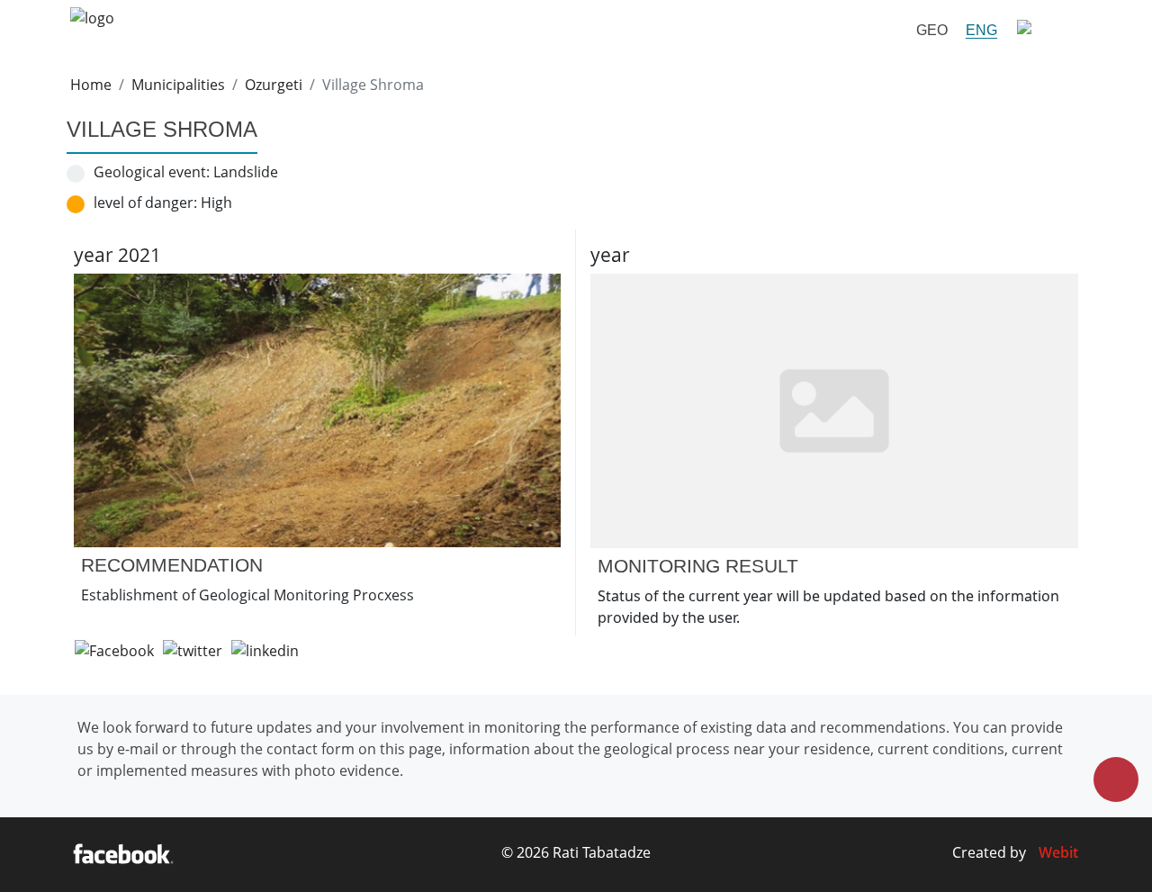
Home (91, 85)
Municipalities (178, 85)
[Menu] (1044, 30)
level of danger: (145, 202)
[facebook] (123, 855)
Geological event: (152, 172)
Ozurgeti (273, 85)
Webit (1058, 852)
